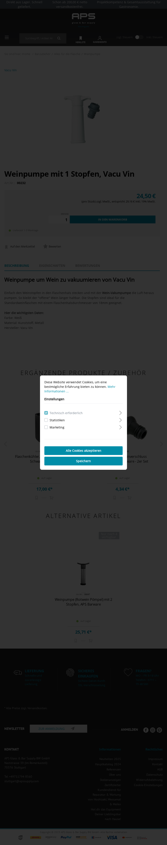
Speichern (83, 461)
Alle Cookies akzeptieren (83, 450)
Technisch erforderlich (66, 413)
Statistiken (57, 420)
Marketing (57, 427)
